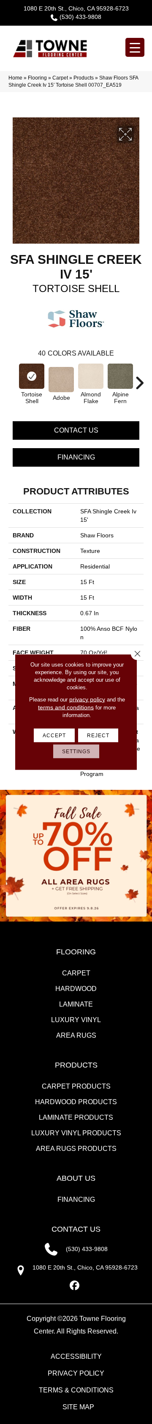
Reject (98, 736)
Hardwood (76, 988)
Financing (76, 457)
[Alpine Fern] (120, 376)
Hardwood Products (76, 1101)
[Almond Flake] (91, 376)
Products (83, 78)
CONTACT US (76, 1229)
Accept (54, 736)
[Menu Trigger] (134, 47)
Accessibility (76, 1356)
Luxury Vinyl (76, 1019)
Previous (12, 379)
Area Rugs (76, 1035)
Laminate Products (76, 1117)
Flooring (37, 78)
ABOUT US (76, 1178)
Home (15, 78)
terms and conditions (66, 707)
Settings (76, 752)
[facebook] (75, 1286)
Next (139, 379)
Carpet (60, 78)
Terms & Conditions (76, 1390)
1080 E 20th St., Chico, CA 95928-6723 (76, 8)
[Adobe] (61, 379)
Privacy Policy (76, 1373)
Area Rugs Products (76, 1148)
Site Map (78, 1407)
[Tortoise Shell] (31, 376)
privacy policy (87, 699)
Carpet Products (76, 1086)
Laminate (76, 1004)
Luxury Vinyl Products (76, 1133)
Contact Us (76, 430)
